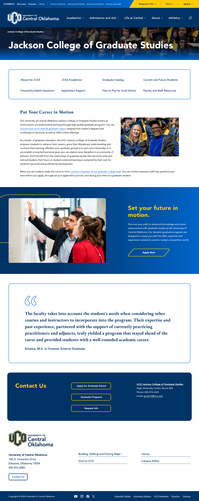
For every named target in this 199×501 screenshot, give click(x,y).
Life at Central (133, 18)
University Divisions (142, 496)
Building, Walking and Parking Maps (99, 454)
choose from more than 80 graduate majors (43, 128)
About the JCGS (30, 80)
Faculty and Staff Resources (159, 91)
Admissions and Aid (103, 18)
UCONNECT (9, 4)
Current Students (57, 4)
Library (42, 4)
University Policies (122, 496)
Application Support (73, 91)
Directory (21, 4)
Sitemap (186, 496)
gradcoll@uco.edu (153, 396)
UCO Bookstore (161, 496)
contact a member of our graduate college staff (96, 171)
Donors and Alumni (95, 4)
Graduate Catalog (113, 80)
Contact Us (18, 476)
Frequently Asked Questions (37, 91)
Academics (74, 18)
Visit (168, 4)
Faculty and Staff (113, 4)
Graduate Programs (91, 397)
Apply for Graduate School (91, 386)
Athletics (174, 18)
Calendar (32, 4)
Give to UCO (86, 461)
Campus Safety (150, 461)
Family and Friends (76, 4)
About (156, 18)
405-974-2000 (17, 468)
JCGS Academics (71, 80)
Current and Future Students (160, 80)
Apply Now (148, 252)
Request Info (146, 4)
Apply (187, 4)
